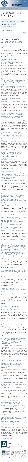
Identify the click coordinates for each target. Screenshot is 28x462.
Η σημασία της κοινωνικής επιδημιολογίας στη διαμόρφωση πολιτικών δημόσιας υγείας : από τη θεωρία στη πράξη (12, 61)
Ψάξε (24, 33)
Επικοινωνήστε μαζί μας (15, 445)
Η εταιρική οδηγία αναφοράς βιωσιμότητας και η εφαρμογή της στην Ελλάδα (13, 289)
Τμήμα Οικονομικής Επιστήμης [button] (10, 8)
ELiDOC (8, 448)
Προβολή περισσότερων (7, 438)
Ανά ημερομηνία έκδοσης (8, 21)
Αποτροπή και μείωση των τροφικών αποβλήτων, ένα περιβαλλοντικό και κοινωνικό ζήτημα (12, 42)
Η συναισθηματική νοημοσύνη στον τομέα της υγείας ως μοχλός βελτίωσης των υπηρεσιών (13, 384)
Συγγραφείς (20, 21)
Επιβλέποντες (5, 24)
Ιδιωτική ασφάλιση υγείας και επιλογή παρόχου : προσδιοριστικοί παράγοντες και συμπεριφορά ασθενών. (13, 271)
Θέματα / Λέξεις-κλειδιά (8, 26)
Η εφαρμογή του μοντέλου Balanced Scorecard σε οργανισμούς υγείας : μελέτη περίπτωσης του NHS (12, 402)
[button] (13, 2)
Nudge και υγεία (6, 323)
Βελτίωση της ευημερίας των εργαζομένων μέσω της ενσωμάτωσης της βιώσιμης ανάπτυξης (13, 307)
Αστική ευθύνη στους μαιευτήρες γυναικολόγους (11, 98)
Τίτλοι (13, 24)
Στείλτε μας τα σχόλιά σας (16, 446)
